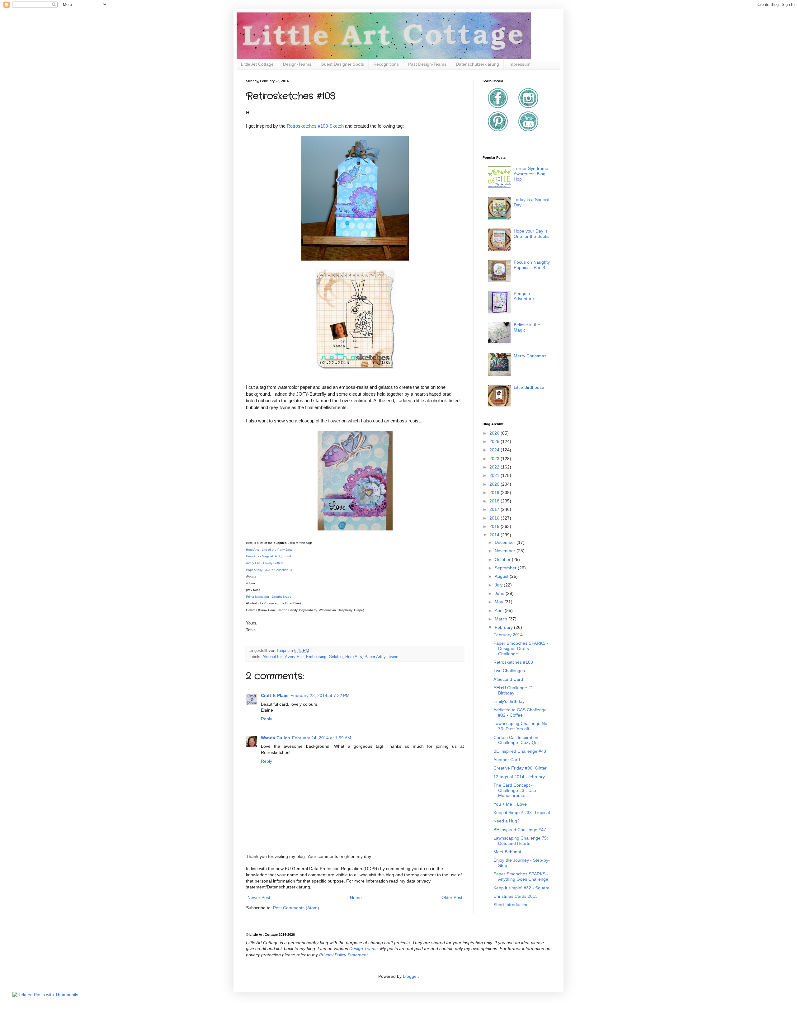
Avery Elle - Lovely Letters (264, 563)
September (506, 567)
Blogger (410, 976)
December (505, 542)
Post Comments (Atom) (296, 907)
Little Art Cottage (257, 64)
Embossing (316, 657)
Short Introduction (511, 904)
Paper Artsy (375, 657)
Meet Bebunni (507, 851)
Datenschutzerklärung (477, 64)
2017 (495, 509)
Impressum (519, 64)
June (500, 593)
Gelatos (336, 657)
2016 (495, 518)
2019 (495, 492)
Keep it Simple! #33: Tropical (521, 812)
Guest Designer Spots (342, 64)
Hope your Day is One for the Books (531, 233)
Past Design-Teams (427, 64)
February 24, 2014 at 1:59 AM (321, 737)
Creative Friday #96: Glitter (520, 767)
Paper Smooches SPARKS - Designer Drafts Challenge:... (520, 648)
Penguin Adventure (524, 296)
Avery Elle (294, 657)
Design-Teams (297, 64)
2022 (495, 466)
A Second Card (508, 679)
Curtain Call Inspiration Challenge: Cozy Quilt (517, 740)
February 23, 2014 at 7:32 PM (320, 695)
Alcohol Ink (272, 657)
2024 (495, 449)
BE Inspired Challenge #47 (519, 829)
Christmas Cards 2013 (515, 896)
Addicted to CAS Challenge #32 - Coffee (520, 712)
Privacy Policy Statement (343, 954)
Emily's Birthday (509, 701)
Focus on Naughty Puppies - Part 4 (532, 265)
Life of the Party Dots (276, 549)
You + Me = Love (510, 804)
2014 (495, 534)
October (503, 559)
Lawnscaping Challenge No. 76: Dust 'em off (521, 726)
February (504, 627)
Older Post (451, 897)
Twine (393, 657)
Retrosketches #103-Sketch (315, 126)
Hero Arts (353, 657)
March (501, 618)
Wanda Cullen (275, 737)
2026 (495, 433)
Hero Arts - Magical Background (268, 556)
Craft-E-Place (275, 695)
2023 (495, 458)
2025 (495, 441)
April (500, 610)
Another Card (506, 759)
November (505, 550)
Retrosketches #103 (513, 662)
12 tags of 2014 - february (519, 776)
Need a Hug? (506, 820)
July (499, 584)
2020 (495, 484)
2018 (495, 500)
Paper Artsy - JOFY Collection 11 (269, 570)
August (502, 576)
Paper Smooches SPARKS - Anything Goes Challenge (520, 876)
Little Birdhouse (529, 387)
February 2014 (508, 634)
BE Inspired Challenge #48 (519, 751)
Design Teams (363, 948)
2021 (495, 475)
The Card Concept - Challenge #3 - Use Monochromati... (514, 790)
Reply (266, 718)
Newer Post (259, 897)
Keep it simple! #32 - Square (521, 887)
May (499, 601)
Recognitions (386, 64)
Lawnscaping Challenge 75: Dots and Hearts (520, 841)
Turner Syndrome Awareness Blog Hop (531, 173)
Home (356, 897)
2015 (495, 526)
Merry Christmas (530, 355)
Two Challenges (509, 670)
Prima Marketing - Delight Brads (268, 596)
